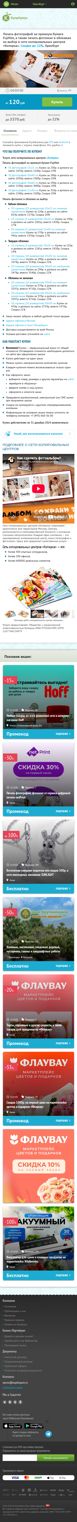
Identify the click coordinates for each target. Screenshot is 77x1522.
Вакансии (10, 1315)
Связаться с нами (13, 1387)
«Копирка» (52, 158)
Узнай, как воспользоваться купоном (38, 434)
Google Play (34, 1426)
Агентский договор (15, 1357)
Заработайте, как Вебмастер (21, 1340)
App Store (12, 1426)
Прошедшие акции (15, 1345)
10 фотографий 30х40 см (23, 175)
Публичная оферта (15, 1366)
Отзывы (42, 131)
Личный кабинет (73, 4)
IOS (51, 142)
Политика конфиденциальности (23, 1370)
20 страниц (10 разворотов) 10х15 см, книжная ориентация (39, 210)
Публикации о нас (15, 1311)
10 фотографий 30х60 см (23, 182)
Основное (10, 131)
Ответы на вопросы (15, 1324)
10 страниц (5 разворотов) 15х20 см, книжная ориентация (38, 231)
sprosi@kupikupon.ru (15, 1382)
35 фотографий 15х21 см (23, 167)
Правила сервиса (14, 1320)
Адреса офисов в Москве (20, 320)
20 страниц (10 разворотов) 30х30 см (33, 303)
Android (64, 142)
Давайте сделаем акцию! (18, 1336)
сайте (47, 334)
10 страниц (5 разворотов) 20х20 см (32, 219)
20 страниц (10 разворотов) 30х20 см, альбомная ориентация (40, 268)
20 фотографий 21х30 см (23, 190)
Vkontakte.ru (10, 1402)
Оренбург (38, 4)
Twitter (15, 1402)
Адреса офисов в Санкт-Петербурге (26, 325)
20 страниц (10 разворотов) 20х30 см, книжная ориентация (39, 257)
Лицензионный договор (18, 1361)
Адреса (27, 131)
